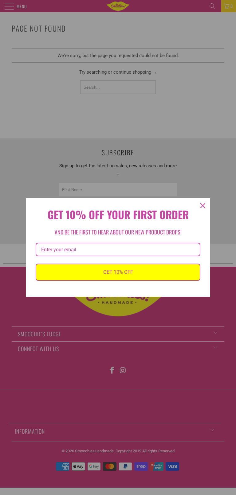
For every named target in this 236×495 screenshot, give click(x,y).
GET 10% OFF (118, 272)
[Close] (202, 205)
